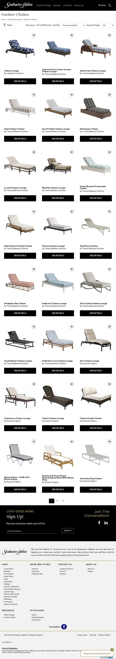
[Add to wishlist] (34, 35)
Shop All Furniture (10, 604)
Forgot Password (38, 617)
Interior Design (43, 5)
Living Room (8, 569)
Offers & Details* (104, 635)
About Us (79, 5)
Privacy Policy (82, 635)
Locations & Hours (66, 569)
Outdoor (7, 584)
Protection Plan (37, 574)
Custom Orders (9, 617)
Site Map (92, 635)
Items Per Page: (93, 25)
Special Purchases (10, 597)
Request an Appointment (97, 653)
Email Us (63, 571)
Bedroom (7, 571)
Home (3, 19)
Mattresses (8, 599)
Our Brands (8, 602)
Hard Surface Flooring (12, 589)
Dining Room (9, 574)
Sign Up (67, 530)
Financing (35, 571)
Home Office (8, 576)
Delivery (35, 569)
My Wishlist (36, 620)
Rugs (6, 579)
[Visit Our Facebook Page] (99, 523)
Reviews (63, 574)
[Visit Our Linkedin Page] (106, 523)
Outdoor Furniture (15, 19)
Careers (90, 571)
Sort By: (56, 25)
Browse (102, 5)
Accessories (8, 581)
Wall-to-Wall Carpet (11, 594)
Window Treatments (11, 587)
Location (67, 5)
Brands (56, 5)
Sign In (34, 615)
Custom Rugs (9, 592)
